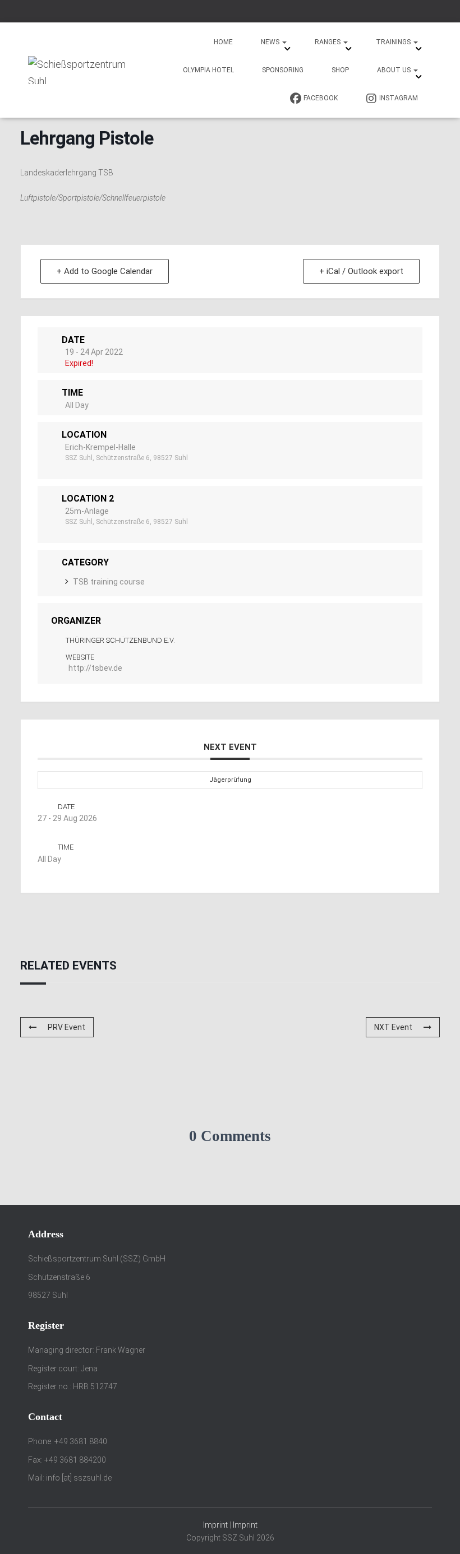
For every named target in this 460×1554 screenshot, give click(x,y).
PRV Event (66, 1027)
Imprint (215, 1524)
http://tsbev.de (95, 668)
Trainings (394, 42)
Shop (340, 70)
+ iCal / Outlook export (361, 271)
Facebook (320, 98)
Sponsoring (282, 70)
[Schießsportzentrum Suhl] (80, 70)
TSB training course (109, 581)
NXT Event (393, 1027)
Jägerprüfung (230, 779)
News (271, 42)
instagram (398, 98)
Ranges (328, 42)
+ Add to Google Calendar (105, 271)
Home (223, 42)
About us (394, 70)
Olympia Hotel (208, 70)
